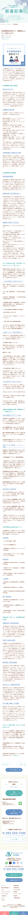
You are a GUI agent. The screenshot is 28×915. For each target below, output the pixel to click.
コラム (9, 24)
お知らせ (3, 900)
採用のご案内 (14, 813)
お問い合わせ (14, 794)
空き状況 (23, 914)
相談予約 (5, 914)
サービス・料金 (4, 893)
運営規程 (15, 895)
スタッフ (3, 898)
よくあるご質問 (14, 839)
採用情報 (15, 891)
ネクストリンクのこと (5, 891)
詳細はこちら (16, 755)
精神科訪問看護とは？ (5, 887)
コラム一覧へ (14, 770)
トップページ (3, 24)
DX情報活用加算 (17, 898)
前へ (6, 764)
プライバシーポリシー (18, 893)
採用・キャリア (5, 39)
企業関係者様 (16, 885)
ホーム (2, 885)
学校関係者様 (16, 887)
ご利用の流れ (4, 895)
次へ (21, 764)
